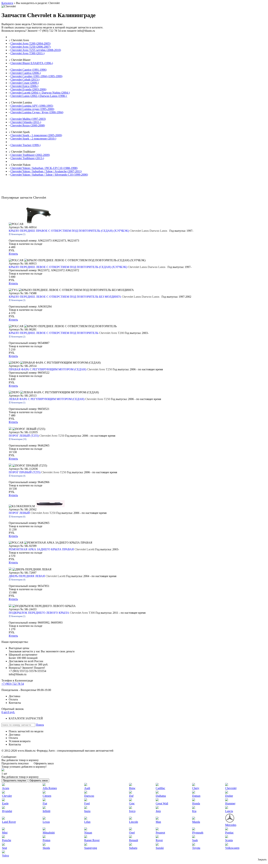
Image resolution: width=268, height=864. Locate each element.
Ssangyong (90, 847)
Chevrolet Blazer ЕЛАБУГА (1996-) (31, 63)
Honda (196, 803)
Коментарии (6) (18, 516)
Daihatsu (161, 795)
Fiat (45, 803)
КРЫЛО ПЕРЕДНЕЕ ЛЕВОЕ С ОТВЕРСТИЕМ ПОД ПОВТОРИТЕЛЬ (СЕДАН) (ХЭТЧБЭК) (88, 267)
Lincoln (133, 821)
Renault (133, 840)
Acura (5, 788)
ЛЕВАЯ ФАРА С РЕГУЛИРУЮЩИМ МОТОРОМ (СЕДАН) (60, 399)
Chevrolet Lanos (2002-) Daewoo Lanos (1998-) (38, 95)
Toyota (196, 847)
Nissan (88, 832)
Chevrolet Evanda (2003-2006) (28, 89)
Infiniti (46, 811)
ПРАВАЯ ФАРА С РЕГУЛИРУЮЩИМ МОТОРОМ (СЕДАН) (61, 369)
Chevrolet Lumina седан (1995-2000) (32, 109)
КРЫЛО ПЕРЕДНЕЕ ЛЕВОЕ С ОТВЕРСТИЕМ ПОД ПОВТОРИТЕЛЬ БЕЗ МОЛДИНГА (85, 296)
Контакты (15, 702)
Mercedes (230, 824)
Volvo (5, 855)
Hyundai (7, 811)
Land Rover (9, 821)
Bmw (132, 788)
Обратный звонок (12, 708)
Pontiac (229, 832)
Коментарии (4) (18, 476)
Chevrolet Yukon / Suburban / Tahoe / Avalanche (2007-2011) (46, 171)
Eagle (5, 803)
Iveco (132, 811)
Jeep (158, 811)
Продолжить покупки (15, 763)
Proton (46, 840)
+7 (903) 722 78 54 (12, 683)
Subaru (133, 847)
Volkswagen (232, 847)
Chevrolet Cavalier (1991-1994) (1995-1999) (36, 76)
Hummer (230, 803)
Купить (13, 253)
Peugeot (160, 832)
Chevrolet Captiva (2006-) (25, 73)
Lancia (229, 811)
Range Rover (92, 840)
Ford (87, 803)
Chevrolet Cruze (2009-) (24, 82)
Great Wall (162, 803)
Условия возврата (19, 741)
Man (158, 821)
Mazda (196, 821)
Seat (4, 847)
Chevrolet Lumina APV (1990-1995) (31, 105)
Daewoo (89, 795)
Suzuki (160, 847)
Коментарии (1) (18, 234)
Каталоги (7, 3)
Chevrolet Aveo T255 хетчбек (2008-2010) (35, 50)
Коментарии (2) (18, 336)
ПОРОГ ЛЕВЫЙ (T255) (37, 435)
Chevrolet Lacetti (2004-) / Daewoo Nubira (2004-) (40, 92)
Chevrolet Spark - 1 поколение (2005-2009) (36, 135)
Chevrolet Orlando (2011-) (25, 122)
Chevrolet (230, 788)
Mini (4, 832)
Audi (87, 788)
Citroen (47, 795)
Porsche (6, 840)
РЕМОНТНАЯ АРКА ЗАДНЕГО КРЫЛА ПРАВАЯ (52, 549)
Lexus (46, 821)
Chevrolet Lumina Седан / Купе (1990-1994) (36, 112)
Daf (131, 795)
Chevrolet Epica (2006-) (24, 86)
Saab (195, 840)
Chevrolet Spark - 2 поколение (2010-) (33, 138)
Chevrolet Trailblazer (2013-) (27, 158)
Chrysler (7, 795)
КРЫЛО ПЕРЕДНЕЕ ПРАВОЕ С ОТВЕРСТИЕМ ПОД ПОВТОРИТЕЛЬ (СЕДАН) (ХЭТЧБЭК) (89, 230)
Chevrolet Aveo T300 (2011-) (27, 53)
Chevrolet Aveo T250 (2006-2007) (30, 46)
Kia (194, 811)
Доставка (14, 696)
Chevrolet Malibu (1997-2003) (28, 118)
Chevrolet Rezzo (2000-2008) (27, 125)
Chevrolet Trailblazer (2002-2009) (30, 154)
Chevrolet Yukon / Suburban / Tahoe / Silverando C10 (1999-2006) (49, 174)
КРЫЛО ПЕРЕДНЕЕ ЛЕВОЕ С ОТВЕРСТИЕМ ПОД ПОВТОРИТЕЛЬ (67, 332)
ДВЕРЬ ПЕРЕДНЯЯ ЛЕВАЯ (37, 576)
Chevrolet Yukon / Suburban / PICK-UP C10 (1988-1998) (43, 168)
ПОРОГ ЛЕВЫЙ (32, 512)
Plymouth (197, 832)
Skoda (46, 847)
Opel (132, 832)
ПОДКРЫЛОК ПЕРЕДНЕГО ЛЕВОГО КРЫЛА (52, 612)
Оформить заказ (44, 763)
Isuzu (87, 811)
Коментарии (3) (18, 300)
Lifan (87, 821)
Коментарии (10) (18, 439)
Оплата (13, 699)
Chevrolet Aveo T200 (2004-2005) (30, 43)
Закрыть (262, 859)
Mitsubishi (49, 832)
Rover (159, 840)
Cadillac (160, 788)
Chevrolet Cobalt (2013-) (24, 79)
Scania (229, 840)
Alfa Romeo (50, 788)
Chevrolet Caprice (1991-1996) (28, 69)
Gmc (132, 803)
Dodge (229, 795)
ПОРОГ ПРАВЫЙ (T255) (38, 472)
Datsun (196, 795)
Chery (195, 788)
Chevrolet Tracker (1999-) (25, 145)
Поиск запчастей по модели (26, 731)
